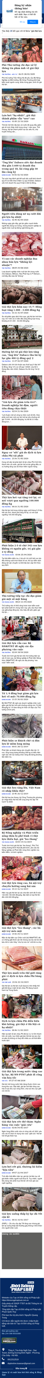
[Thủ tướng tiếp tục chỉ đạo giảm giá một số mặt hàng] (22, 581)
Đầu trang (20, 1368)
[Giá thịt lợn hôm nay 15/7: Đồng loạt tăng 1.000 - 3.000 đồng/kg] (22, 292)
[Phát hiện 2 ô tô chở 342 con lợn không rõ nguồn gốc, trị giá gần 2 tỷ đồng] (22, 531)
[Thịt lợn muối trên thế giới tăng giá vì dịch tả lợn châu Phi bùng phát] (22, 958)
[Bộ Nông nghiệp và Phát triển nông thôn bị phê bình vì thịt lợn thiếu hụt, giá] (22, 818)
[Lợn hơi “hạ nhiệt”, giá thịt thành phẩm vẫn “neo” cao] (22, 101)
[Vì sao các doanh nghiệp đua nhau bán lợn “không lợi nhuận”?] (22, 244)
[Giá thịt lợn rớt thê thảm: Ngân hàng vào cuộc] (22, 1107)
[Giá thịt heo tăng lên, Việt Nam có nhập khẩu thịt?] (22, 773)
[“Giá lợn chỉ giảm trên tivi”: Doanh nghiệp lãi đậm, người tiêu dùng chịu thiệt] (22, 387)
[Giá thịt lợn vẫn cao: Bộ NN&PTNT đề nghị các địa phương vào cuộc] (22, 628)
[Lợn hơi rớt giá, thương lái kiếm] (22, 1152)
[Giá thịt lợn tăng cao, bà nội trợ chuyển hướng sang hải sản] (22, 868)
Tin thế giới (6, 982)
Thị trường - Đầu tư (9, 74)
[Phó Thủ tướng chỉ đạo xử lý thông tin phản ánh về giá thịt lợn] (22, 50)
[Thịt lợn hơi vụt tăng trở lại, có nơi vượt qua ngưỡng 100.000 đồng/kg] (22, 483)
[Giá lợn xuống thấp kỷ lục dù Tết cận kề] (22, 1199)
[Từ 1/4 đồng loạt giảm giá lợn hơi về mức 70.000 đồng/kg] (22, 679)
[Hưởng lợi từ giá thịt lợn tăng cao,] (22, 337)
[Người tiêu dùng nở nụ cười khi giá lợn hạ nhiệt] (22, 199)
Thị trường (6, 121)
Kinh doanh (6, 175)
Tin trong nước (8, 555)
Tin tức (5, 1081)
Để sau (22, 22)
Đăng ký (33, 22)
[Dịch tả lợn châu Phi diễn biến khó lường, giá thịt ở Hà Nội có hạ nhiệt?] (22, 1006)
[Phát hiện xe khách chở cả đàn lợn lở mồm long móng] (22, 726)
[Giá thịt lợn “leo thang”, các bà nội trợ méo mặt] (22, 913)
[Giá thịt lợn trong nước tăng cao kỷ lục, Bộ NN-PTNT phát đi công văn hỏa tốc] (22, 1057)
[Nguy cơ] (22, 438)
